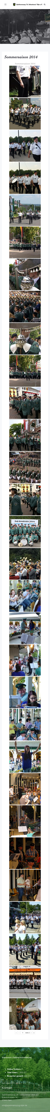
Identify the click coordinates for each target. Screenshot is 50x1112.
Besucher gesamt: (15, 1076)
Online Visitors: (14, 1069)
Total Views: (12, 1072)
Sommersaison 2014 (21, 57)
